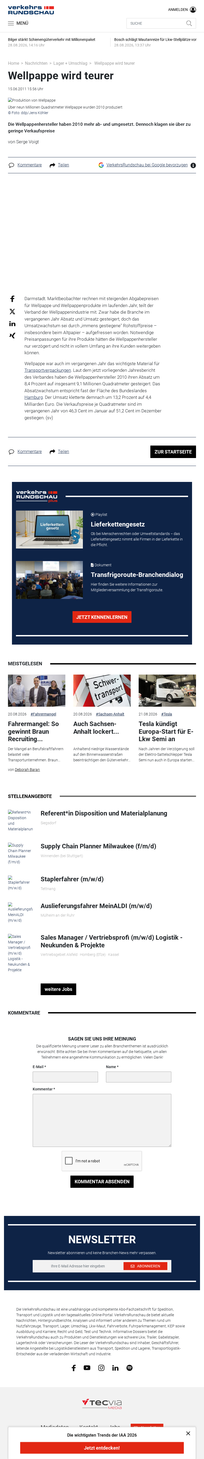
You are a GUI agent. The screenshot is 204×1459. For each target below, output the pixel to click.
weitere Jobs (58, 989)
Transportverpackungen (47, 370)
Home (13, 63)
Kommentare (30, 164)
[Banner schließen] (187, 1433)
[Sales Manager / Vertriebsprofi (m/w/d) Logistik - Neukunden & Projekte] (20, 953)
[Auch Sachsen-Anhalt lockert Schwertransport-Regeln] (102, 691)
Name (111, 1067)
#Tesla (166, 714)
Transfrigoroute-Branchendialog (137, 575)
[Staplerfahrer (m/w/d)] (20, 883)
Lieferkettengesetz (118, 524)
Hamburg (33, 397)
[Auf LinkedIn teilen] (12, 323)
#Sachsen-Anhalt (110, 714)
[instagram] (101, 1367)
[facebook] (74, 1368)
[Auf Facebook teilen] (12, 299)
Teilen (63, 164)
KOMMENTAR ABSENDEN (102, 1181)
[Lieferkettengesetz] (49, 530)
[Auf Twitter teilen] (12, 311)
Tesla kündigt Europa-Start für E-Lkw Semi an (166, 731)
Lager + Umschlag (70, 63)
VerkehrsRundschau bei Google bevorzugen (147, 164)
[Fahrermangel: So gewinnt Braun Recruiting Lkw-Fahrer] (36, 691)
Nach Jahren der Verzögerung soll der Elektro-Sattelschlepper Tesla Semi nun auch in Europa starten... (166, 754)
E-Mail (38, 1067)
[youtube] (87, 1367)
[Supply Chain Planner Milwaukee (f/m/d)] (20, 853)
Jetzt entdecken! (102, 1448)
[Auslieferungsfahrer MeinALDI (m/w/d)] (20, 912)
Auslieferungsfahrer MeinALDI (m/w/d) (96, 906)
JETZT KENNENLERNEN (102, 617)
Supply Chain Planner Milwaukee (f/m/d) (98, 846)
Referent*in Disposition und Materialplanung (104, 813)
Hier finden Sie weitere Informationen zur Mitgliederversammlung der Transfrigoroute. (127, 587)
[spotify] (129, 1367)
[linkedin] (115, 1367)
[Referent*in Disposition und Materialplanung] (20, 820)
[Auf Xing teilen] (12, 335)
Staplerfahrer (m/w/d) (72, 879)
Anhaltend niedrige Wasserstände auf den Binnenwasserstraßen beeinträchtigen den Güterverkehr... (101, 754)
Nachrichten (36, 63)
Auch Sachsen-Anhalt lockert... (96, 727)
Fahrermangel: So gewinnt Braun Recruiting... (33, 731)
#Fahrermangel (43, 714)
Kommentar (43, 1089)
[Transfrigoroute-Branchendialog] (49, 580)
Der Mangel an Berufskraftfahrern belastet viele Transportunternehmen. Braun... (35, 754)
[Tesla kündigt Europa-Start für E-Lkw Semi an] (167, 691)
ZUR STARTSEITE (173, 452)
